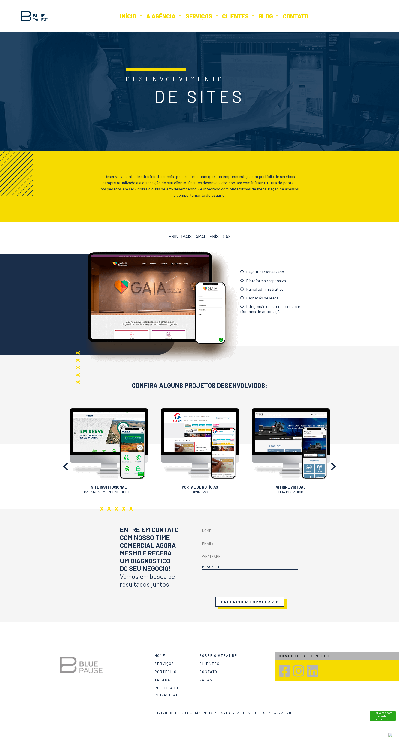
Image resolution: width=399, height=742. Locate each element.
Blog (266, 16)
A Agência (161, 16)
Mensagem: (212, 567)
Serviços (199, 16)
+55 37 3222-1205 (277, 713)
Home (160, 655)
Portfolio (165, 671)
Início (128, 16)
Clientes (235, 16)
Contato (295, 16)
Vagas (206, 679)
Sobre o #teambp (218, 655)
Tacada (162, 679)
